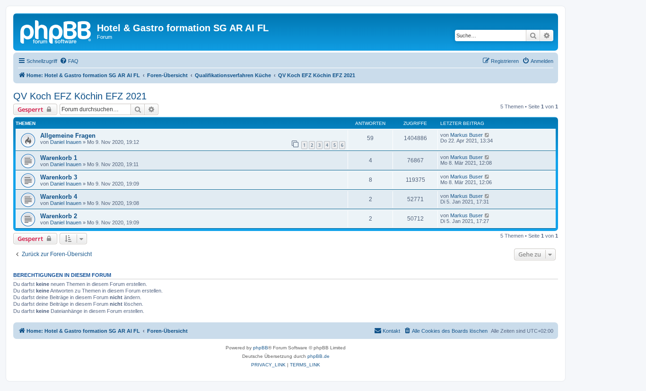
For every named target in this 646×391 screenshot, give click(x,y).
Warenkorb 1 (58, 157)
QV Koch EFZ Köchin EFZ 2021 (80, 96)
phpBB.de (318, 356)
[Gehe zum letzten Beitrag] (487, 135)
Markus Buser (466, 135)
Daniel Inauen (65, 142)
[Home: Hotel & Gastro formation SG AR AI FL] (56, 31)
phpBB (260, 347)
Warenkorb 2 (58, 216)
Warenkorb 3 (58, 177)
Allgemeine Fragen (68, 135)
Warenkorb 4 (58, 196)
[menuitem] (69, 61)
